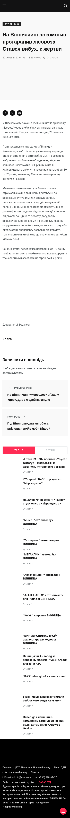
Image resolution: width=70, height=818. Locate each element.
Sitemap (35, 772)
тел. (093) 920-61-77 (45, 777)
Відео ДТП (60, 767)
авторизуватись (13, 373)
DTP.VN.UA (56, 798)
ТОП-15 (18, 450)
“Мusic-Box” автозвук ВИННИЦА (38, 522)
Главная (7, 767)
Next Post (13, 417)
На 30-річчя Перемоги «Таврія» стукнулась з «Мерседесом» (44, 501)
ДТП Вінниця (12, 24)
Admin (30, 471)
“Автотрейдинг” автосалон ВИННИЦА (41, 577)
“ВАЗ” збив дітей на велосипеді (44, 676)
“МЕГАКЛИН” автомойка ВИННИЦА (39, 556)
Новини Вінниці (41, 767)
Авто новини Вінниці (15, 772)
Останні (51, 450)
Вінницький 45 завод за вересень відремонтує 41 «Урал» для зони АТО (45, 660)
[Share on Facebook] (5, 113)
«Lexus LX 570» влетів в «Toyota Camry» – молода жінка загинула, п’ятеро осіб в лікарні (45, 463)
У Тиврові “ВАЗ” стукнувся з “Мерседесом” (42, 481)
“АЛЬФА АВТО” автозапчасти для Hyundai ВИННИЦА (43, 597)
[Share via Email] (19, 113)
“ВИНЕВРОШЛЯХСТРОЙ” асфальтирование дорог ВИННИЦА (40, 639)
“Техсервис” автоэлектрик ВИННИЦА (41, 542)
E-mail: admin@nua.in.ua (17, 777)
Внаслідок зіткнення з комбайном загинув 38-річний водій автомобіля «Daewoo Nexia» (43, 722)
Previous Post (23, 388)
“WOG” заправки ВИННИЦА (42, 615)
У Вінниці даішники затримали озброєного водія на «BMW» (43, 698)
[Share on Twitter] (12, 113)
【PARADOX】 (44, 782)
